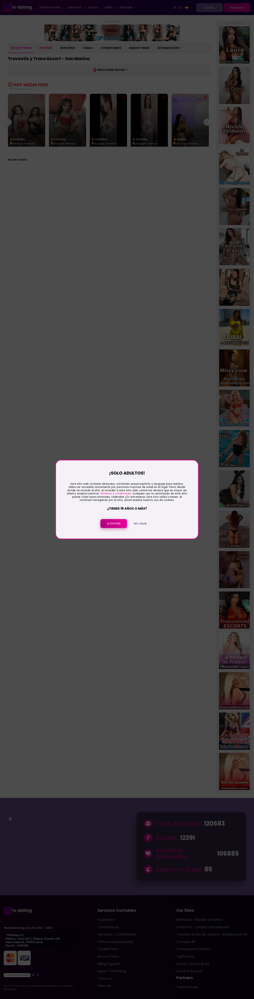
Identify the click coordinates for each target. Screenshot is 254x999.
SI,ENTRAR (113, 523)
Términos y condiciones (115, 493)
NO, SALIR (140, 523)
